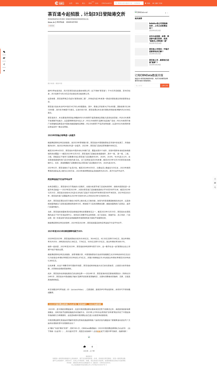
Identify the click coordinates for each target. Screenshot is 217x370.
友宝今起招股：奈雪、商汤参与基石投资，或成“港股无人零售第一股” (159, 38)
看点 (83, 3)
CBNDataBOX (106, 3)
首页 (70, 3)
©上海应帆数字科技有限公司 (80, 365)
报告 (77, 3)
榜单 (90, 3)
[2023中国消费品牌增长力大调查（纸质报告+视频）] (89, 337)
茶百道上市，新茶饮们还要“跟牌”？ (159, 61)
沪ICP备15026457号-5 (99, 365)
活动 (96, 3)
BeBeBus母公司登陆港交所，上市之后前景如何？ (158, 25)
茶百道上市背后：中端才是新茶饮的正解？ (159, 50)
